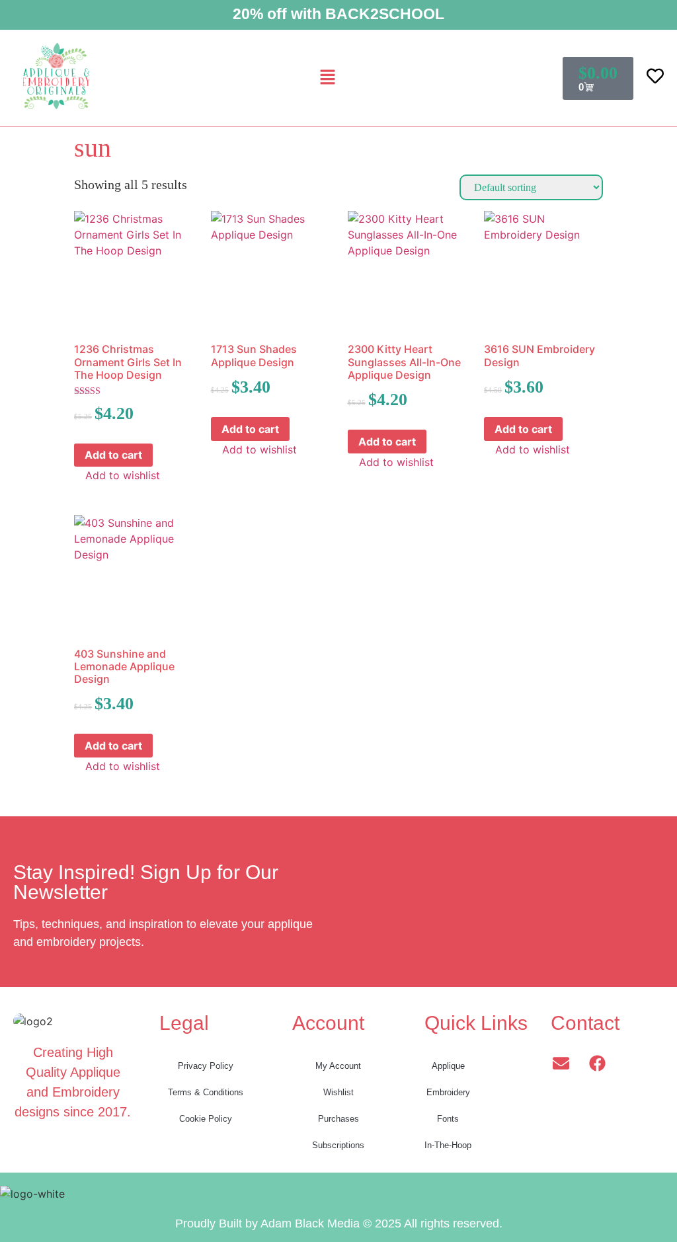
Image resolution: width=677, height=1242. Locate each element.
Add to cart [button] (113, 454)
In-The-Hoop (447, 1145)
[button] (327, 77)
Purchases (338, 1119)
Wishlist (338, 1092)
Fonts (448, 1119)
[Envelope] (560, 1062)
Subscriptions (338, 1145)
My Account (338, 1066)
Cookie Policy (205, 1119)
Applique (448, 1066)
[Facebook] (597, 1062)
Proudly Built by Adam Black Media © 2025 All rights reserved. (338, 1223)
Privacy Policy (205, 1066)
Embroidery (448, 1092)
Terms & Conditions (205, 1092)
